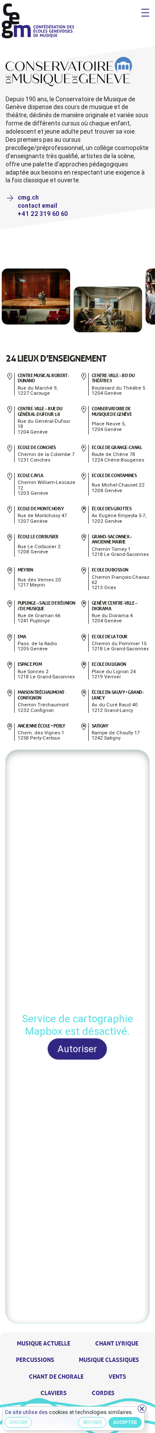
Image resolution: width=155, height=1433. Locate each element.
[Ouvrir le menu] (145, 12)
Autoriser (77, 1049)
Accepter (125, 1423)
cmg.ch (28, 197)
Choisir (19, 1423)
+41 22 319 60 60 (43, 214)
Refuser (92, 1423)
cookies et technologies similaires (91, 1412)
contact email (37, 205)
